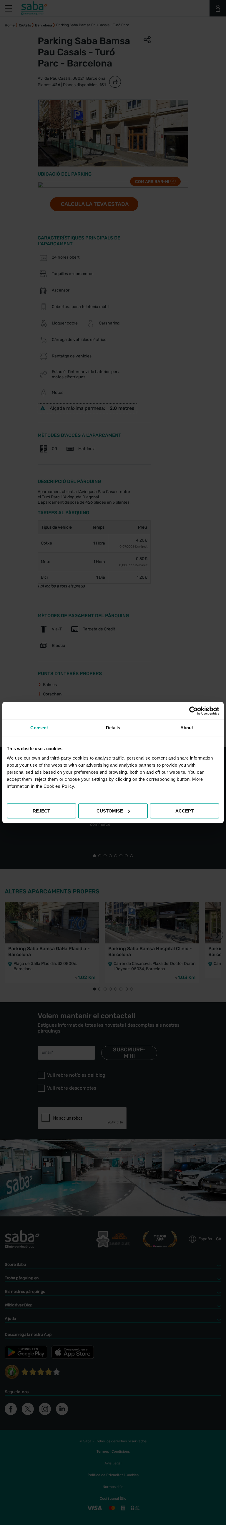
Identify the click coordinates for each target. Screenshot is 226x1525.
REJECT (41, 810)
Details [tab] (113, 727)
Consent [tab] (39, 727)
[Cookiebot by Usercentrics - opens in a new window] (193, 710)
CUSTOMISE (110, 810)
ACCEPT (184, 810)
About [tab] (186, 727)
